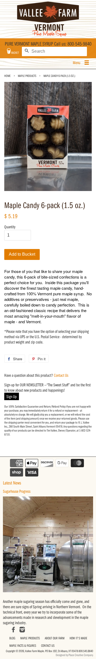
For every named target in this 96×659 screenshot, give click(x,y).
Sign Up (11, 396)
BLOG (12, 638)
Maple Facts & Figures (22, 645)
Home (7, 76)
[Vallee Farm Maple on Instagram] (22, 630)
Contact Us (61, 375)
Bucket (15, 53)
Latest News (12, 483)
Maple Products (27, 76)
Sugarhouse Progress (16, 491)
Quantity (9, 226)
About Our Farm (55, 638)
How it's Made (78, 638)
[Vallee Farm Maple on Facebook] (13, 630)
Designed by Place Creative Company (74, 655)
